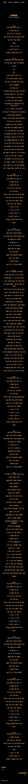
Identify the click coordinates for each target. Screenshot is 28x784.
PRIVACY (6, 780)
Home (5, 2)
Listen (22, 2)
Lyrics (10, 2)
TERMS (2, 780)
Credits (16, 2)
